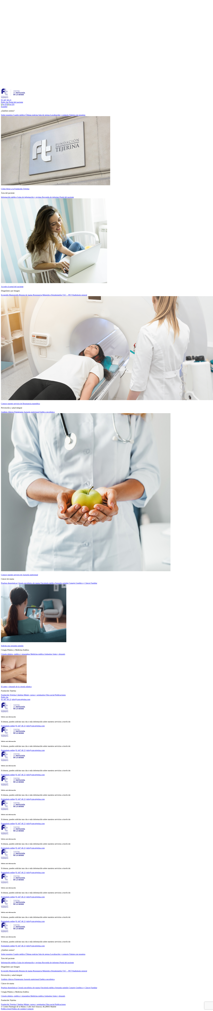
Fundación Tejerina (9, 695)
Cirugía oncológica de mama (29, 583)
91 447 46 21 (6, 100)
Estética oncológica (47, 412)
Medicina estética (37, 654)
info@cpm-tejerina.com (21, 699)
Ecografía (5, 295)
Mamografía (14, 295)
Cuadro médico (19, 115)
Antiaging (48, 654)
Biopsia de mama (26, 295)
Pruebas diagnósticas (9, 583)
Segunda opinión (62, 583)
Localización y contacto (59, 115)
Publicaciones (60, 695)
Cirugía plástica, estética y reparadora (15, 654)
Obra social (50, 695)
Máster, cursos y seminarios (35, 695)
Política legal (6, 1009)
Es (4, 107)
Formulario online (8, 726)
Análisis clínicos (7, 412)
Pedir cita (4, 102)
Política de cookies (19, 1009)
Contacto (30, 1009)
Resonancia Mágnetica (42, 295)
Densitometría (56, 295)
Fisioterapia (19, 412)
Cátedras (20, 695)
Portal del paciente (16, 102)
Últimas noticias (32, 115)
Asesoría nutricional (32, 412)
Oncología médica (47, 583)
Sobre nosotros (7, 115)
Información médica (9, 197)
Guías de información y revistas (29, 197)
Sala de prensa (44, 115)
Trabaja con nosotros (77, 115)
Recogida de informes (51, 197)
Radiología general (79, 295)
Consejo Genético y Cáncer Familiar (83, 583)
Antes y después (58, 654)
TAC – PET (67, 295)
